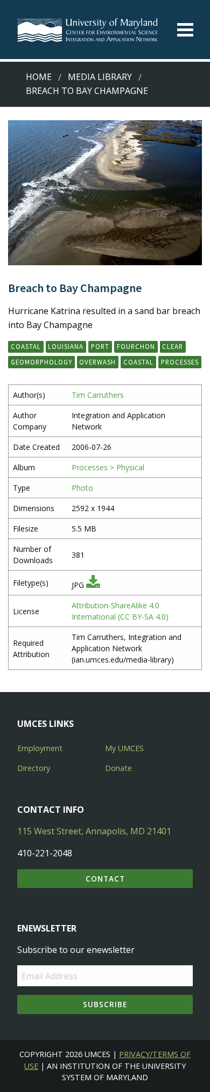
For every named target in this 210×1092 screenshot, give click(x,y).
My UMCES (124, 748)
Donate (118, 768)
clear (172, 346)
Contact (105, 878)
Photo (82, 488)
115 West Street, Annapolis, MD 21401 (94, 831)
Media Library (100, 77)
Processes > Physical (108, 467)
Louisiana (65, 346)
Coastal (26, 346)
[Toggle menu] (185, 30)
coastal (138, 362)
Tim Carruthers (98, 395)
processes (180, 362)
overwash (97, 362)
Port (100, 346)
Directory (33, 768)
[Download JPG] (93, 585)
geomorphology (41, 362)
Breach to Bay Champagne (87, 91)
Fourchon (136, 346)
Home (39, 77)
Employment (39, 748)
